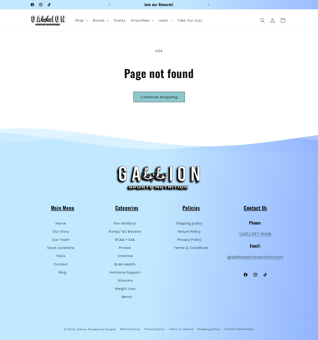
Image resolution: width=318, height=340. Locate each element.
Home (61, 223)
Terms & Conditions (191, 247)
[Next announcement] (208, 4)
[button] (81, 20)
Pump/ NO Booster (125, 231)
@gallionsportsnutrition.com (255, 257)
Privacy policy (155, 329)
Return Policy (189, 231)
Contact (61, 264)
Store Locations (60, 247)
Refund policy (130, 329)
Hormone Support (125, 272)
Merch (127, 296)
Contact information (239, 329)
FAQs (61, 256)
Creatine (125, 256)
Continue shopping (159, 97)
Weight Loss (125, 288)
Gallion (82, 329)
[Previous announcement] (109, 4)
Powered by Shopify (102, 329)
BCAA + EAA (125, 239)
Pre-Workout (125, 223)
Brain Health (125, 264)
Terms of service (181, 329)
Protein (125, 247)
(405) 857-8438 (255, 234)
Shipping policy (189, 223)
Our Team (61, 239)
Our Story (61, 231)
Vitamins (125, 280)
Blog (62, 272)
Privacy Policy (189, 239)
